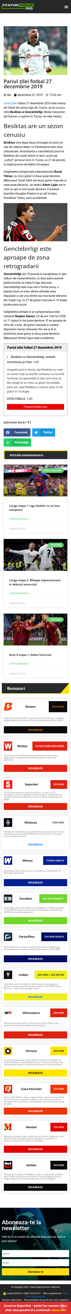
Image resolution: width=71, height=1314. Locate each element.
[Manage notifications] (62, 1306)
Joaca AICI (58, 1310)
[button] (66, 7)
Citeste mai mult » (19, 519)
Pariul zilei (10, 103)
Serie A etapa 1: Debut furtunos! (30, 655)
